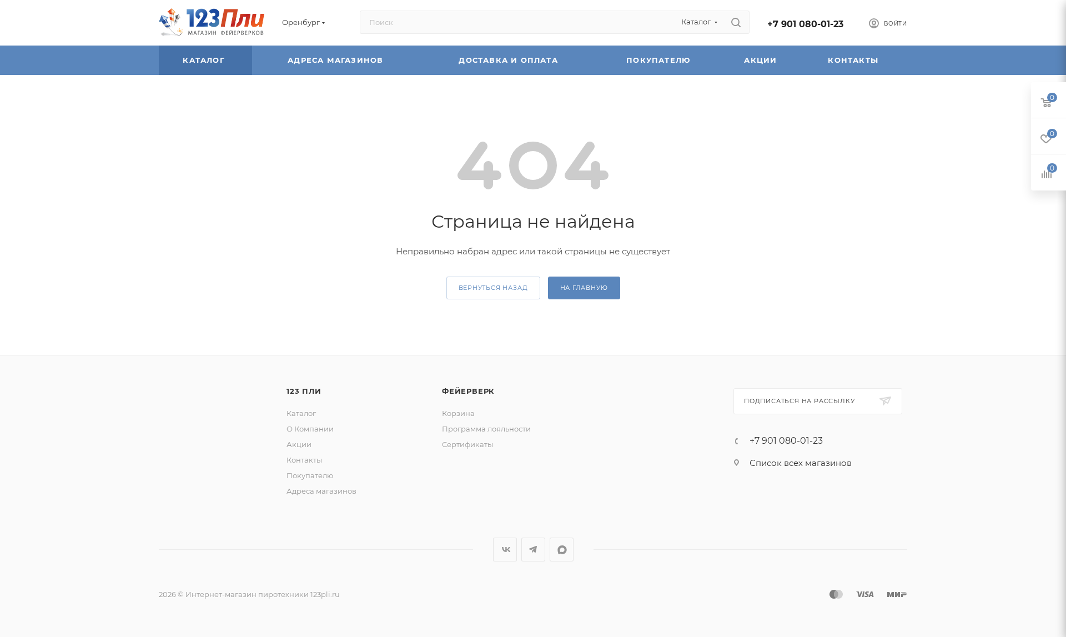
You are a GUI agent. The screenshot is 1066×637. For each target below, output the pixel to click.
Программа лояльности (486, 428)
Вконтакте (505, 549)
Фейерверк (468, 391)
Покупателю (659, 60)
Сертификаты (467, 444)
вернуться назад (493, 288)
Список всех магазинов (801, 463)
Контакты (854, 60)
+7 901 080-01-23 (805, 24)
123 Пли (303, 391)
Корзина (458, 413)
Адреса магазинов (337, 60)
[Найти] (736, 22)
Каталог (205, 60)
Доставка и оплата (510, 60)
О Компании (310, 428)
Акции (762, 60)
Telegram (533, 549)
